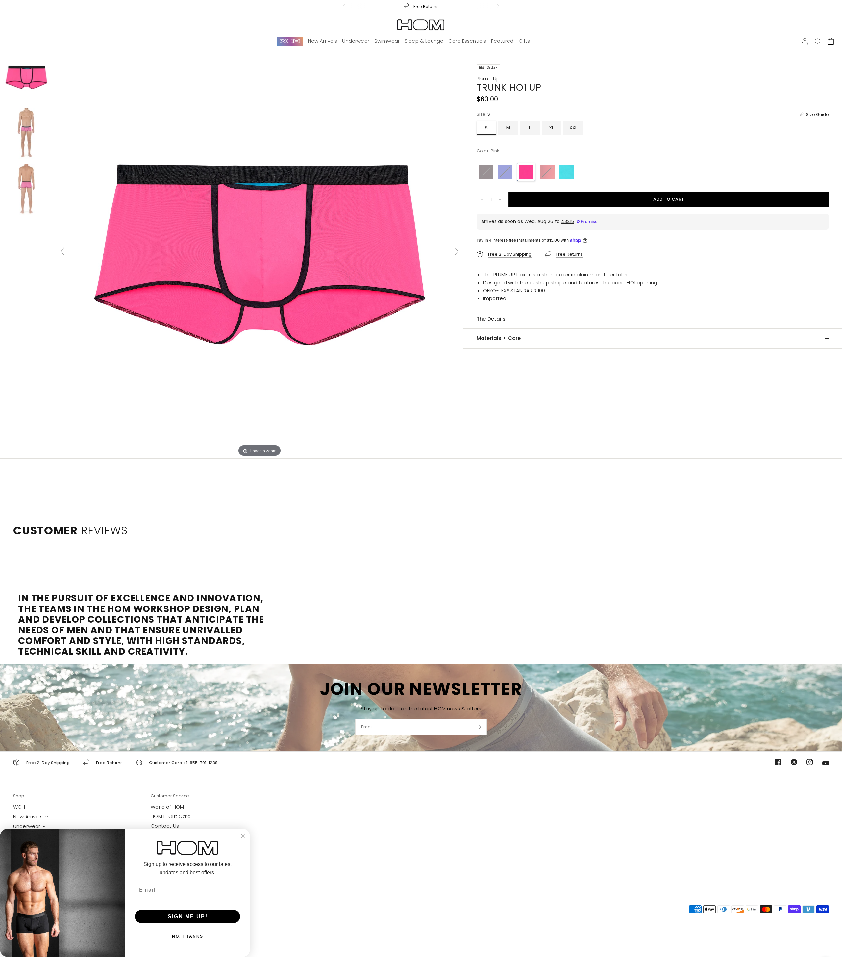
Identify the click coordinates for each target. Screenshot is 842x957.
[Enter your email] (480, 727)
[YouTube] (821, 763)
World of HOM (167, 806)
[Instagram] (806, 762)
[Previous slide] (62, 251)
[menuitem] (290, 41)
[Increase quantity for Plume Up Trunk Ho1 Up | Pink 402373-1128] (500, 199)
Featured (502, 41)
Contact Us (165, 825)
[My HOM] (804, 41)
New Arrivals (322, 41)
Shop (18, 796)
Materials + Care (499, 338)
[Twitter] (790, 762)
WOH (19, 806)
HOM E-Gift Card (171, 816)
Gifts (524, 41)
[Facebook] (774, 762)
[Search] (817, 41)
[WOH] (290, 40)
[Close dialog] (243, 836)
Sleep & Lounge (424, 41)
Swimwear (387, 41)
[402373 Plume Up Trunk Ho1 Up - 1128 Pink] (26, 77)
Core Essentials (467, 41)
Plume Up (488, 78)
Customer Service (170, 796)
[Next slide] (456, 251)
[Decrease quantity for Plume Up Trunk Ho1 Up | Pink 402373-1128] (482, 199)
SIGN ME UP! (188, 916)
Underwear (355, 41)
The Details (491, 318)
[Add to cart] (668, 199)
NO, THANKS (187, 936)
